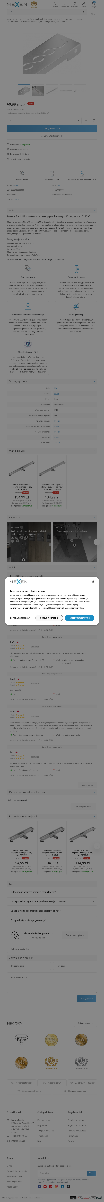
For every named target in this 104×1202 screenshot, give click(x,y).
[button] (20, 618)
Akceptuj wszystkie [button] (80, 618)
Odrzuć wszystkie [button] (49, 618)
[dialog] (52, 601)
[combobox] (93, 581)
